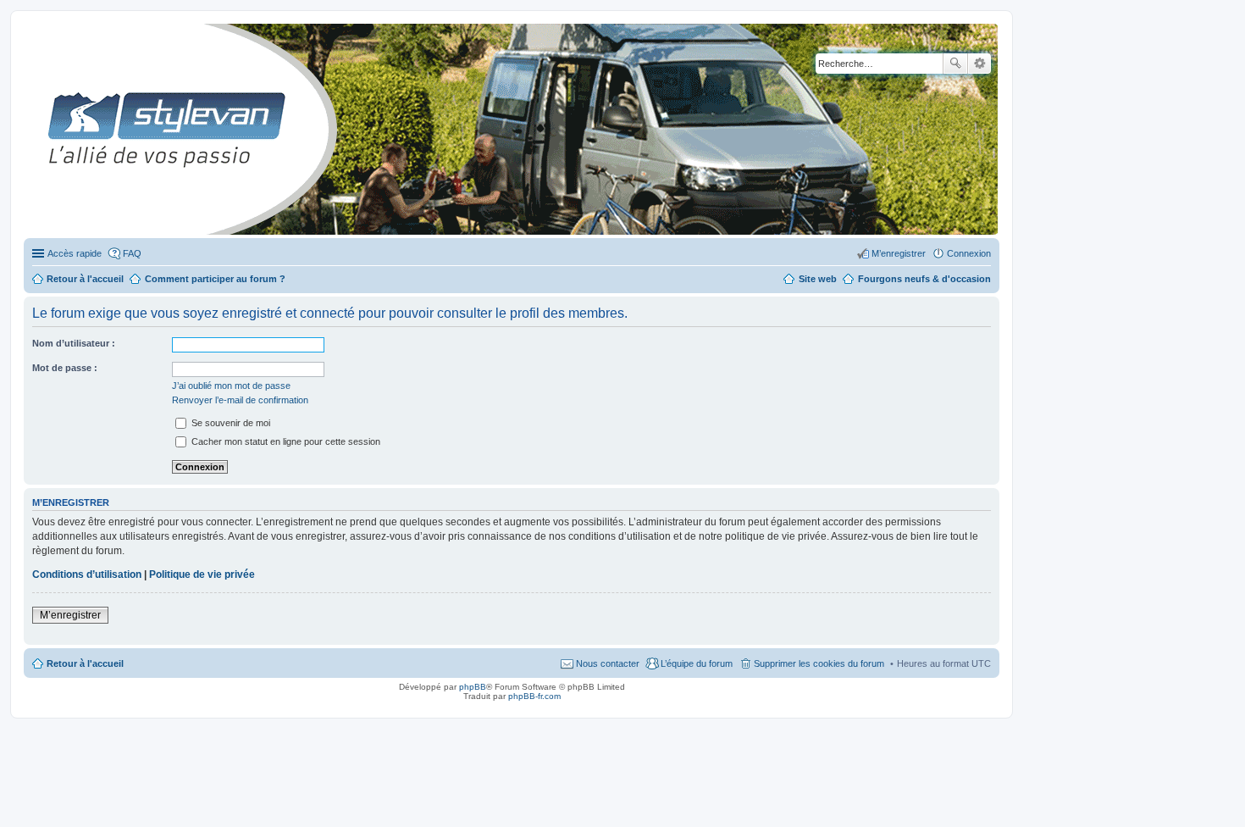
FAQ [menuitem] (132, 253)
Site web (818, 279)
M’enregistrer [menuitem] (899, 253)
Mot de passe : (64, 368)
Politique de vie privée (202, 574)
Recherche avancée (979, 63)
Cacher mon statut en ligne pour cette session (284, 441)
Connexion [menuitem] (969, 253)
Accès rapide (74, 253)
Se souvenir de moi (229, 423)
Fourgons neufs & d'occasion (924, 279)
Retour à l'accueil (85, 663)
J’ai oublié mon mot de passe (231, 385)
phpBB (472, 686)
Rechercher (955, 63)
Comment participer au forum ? (215, 279)
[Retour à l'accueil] (37, 129)
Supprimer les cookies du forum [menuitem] (819, 663)
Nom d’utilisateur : (73, 343)
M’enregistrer (70, 615)
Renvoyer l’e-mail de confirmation (240, 400)
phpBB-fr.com (534, 696)
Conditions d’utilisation (86, 574)
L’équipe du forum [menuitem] (697, 663)
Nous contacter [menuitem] (607, 663)
